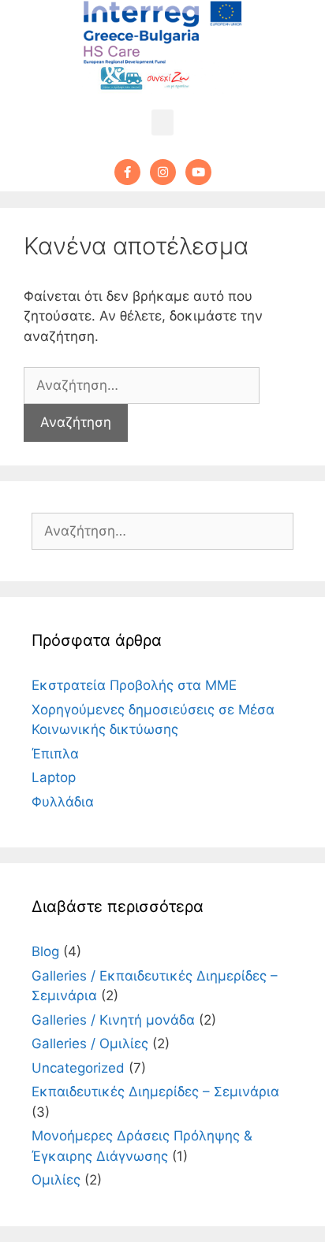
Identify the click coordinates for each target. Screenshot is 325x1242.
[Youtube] (198, 172)
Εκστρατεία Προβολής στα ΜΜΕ (134, 685)
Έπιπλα (55, 754)
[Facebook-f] (127, 172)
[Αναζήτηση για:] (142, 385)
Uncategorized (78, 1068)
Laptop (54, 777)
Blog (45, 951)
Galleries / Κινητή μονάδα (113, 1020)
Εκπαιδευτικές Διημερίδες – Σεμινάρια (155, 1091)
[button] (162, 122)
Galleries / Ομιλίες (90, 1043)
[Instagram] (163, 172)
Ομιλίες (56, 1180)
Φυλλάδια (63, 802)
